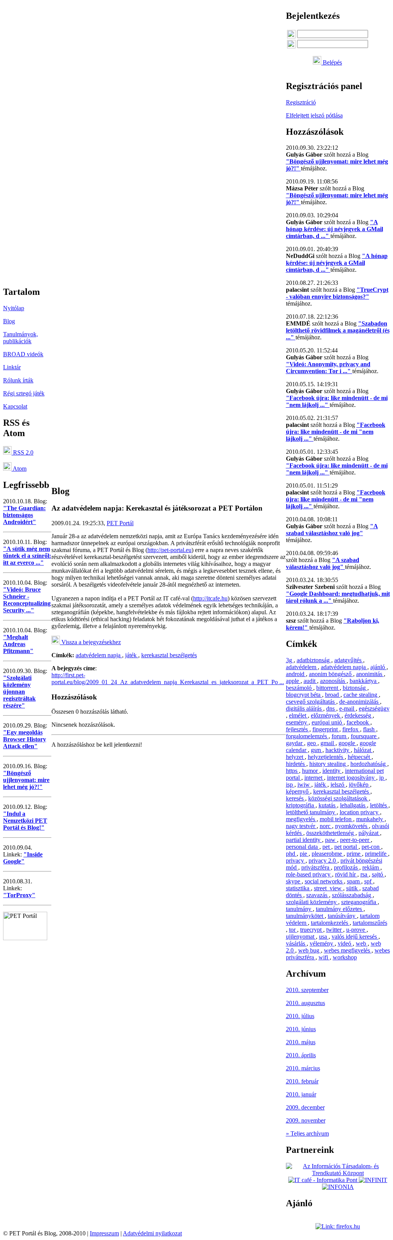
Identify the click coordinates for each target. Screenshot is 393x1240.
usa (324, 936)
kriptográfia (300, 805)
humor (310, 770)
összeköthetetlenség (330, 833)
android (296, 674)
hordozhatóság (368, 764)
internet (314, 777)
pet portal (346, 846)
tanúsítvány (342, 916)
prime (354, 853)
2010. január (301, 1094)
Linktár (12, 367)
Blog (9, 321)
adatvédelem (302, 667)
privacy (295, 860)
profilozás (346, 867)
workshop (345, 957)
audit (310, 681)
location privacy (360, 812)
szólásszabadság (352, 895)
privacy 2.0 (323, 860)
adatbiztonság (314, 660)
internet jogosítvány (351, 777)
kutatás (328, 805)
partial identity (304, 840)
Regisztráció (301, 102)
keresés (295, 798)
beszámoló (299, 687)
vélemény (322, 943)
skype (294, 881)
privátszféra (316, 867)
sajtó (378, 874)
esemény (297, 722)
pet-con (371, 846)
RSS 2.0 (22, 452)
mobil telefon (336, 819)
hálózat (363, 750)
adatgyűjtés (348, 660)
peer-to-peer (355, 840)
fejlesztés (297, 729)
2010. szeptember (307, 990)
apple (293, 681)
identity (332, 770)
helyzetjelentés (326, 757)
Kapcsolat (15, 406)
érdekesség (359, 715)
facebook (358, 722)
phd (291, 853)
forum (340, 736)
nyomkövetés (352, 826)
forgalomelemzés (307, 736)
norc (326, 826)
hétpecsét (360, 757)
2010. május (300, 1042)
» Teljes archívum (307, 1133)
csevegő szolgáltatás (311, 701)
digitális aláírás (304, 708)
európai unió (327, 722)
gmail (327, 743)
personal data (302, 846)
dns (331, 708)
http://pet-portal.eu (169, 550)
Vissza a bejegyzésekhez (90, 642)
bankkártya (364, 681)
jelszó (338, 784)
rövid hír (346, 874)
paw (331, 840)
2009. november (305, 1120)
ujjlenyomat (301, 936)
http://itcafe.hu (210, 598)
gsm (316, 750)
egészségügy (374, 708)
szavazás (317, 895)
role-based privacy (309, 874)
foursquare (364, 736)
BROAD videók (23, 354)
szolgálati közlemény (312, 902)
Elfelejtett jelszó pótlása (314, 115)
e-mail (347, 708)
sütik (352, 888)
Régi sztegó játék (24, 393)
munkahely (370, 819)
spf (368, 881)
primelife (376, 853)
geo (312, 743)
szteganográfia (359, 902)
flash (369, 729)
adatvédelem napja (99, 655)
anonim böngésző (331, 674)
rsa (364, 874)
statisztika (298, 888)
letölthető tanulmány (311, 812)
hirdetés (296, 764)
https (292, 770)
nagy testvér (301, 826)
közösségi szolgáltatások (338, 798)
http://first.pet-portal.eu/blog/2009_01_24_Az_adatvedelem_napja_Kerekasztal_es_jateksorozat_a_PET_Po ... (167, 678)
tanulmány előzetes (339, 909)
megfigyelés (301, 819)
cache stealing (361, 694)
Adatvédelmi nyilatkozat (152, 1233)
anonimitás (370, 674)
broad (332, 694)
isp (290, 784)
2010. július (300, 1016)
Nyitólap (13, 308)
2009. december (305, 1107)
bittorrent (328, 687)
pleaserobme (327, 853)
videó (345, 943)
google (348, 743)
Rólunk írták (18, 380)
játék (131, 655)
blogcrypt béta (304, 694)
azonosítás (333, 681)
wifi (324, 957)
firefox (351, 729)
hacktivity (338, 750)
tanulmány (299, 909)
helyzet (295, 757)
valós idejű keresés (355, 936)
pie (304, 853)
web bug (309, 950)
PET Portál (120, 523)
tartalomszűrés (370, 922)
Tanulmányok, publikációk (20, 337)
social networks (324, 881)
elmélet (298, 715)
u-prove (356, 929)
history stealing (328, 764)
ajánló (378, 667)
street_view (328, 888)
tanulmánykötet (305, 916)
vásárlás (296, 943)
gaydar (295, 743)
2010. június (301, 1029)
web (362, 943)
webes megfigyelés (348, 950)
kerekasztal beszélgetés (169, 655)
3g (290, 660)
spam (354, 881)
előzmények (326, 715)
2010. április (301, 1055)
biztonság (355, 687)
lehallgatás (353, 805)
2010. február (302, 1081)
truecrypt (311, 929)
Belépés (331, 62)
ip (382, 777)
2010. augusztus (305, 1003)
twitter (334, 929)
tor (293, 929)
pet (326, 846)
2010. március (303, 1068)
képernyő (298, 791)
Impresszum (104, 1233)
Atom (19, 468)
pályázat (369, 833)
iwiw (304, 784)
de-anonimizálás (359, 701)
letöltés (379, 805)
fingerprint (325, 729)
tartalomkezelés (330, 922)
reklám (371, 867)
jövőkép (359, 784)
